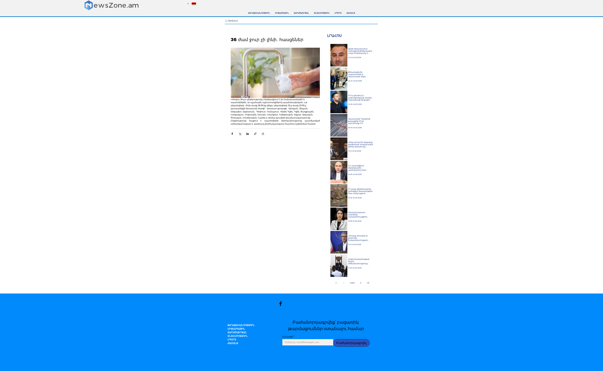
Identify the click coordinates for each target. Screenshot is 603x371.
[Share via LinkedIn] (247, 133)
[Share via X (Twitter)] (239, 133)
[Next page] (361, 283)
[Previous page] (344, 283)
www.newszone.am (202, 333)
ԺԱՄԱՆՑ (233, 343)
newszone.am (206, 302)
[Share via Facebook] (232, 133)
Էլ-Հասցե (288, 336)
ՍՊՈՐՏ (232, 340)
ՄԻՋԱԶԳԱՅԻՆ (236, 329)
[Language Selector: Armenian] (191, 3)
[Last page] (368, 283)
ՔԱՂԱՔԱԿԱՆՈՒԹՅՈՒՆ (241, 325)
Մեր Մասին (230, 355)
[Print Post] (262, 133)
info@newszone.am (210, 339)
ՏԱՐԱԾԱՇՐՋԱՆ (237, 333)
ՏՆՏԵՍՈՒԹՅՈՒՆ (238, 336)
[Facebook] (280, 304)
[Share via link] (255, 133)
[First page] (336, 283)
